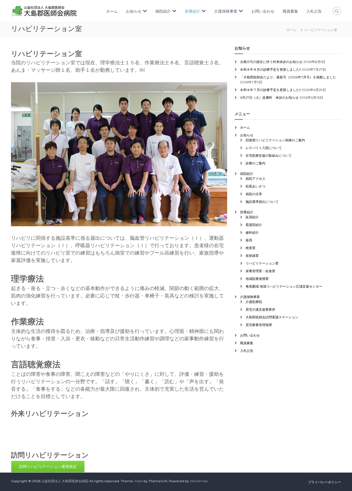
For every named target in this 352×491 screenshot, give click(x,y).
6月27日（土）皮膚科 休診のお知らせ (269, 97)
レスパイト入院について (264, 148)
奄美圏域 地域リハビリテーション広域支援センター (284, 286)
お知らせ (133, 11)
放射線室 (252, 255)
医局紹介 (252, 217)
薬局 (249, 240)
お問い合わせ (262, 11)
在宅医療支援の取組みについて (269, 155)
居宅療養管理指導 (259, 325)
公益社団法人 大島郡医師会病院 (64, 481)
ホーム (112, 11)
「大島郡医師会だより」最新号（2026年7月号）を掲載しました (288, 77)
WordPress (199, 481)
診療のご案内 (255, 163)
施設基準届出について (262, 202)
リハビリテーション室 (262, 263)
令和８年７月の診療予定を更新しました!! (270, 90)
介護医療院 (254, 302)
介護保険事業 (225, 11)
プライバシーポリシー (324, 482)
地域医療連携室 (257, 279)
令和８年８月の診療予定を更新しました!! (270, 69)
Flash (138, 481)
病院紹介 (163, 11)
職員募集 (290, 11)
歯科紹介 (252, 232)
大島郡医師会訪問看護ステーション (272, 317)
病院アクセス (255, 178)
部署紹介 (192, 11)
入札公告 (314, 11)
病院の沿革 (254, 194)
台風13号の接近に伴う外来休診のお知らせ (271, 62)
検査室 (250, 248)
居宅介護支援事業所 (260, 309)
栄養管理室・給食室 (260, 271)
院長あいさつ (255, 186)
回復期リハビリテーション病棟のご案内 (275, 140)
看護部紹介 (254, 225)
